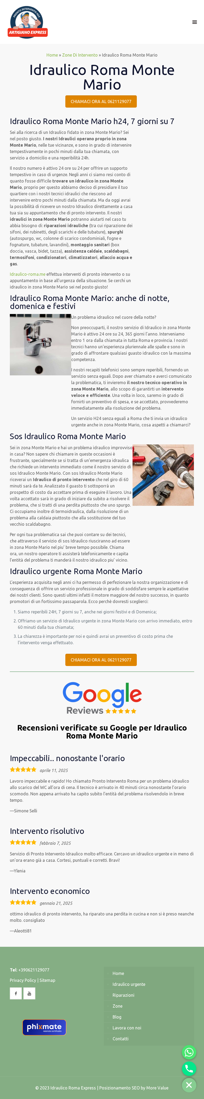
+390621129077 (33, 970)
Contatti (121, 1038)
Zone (117, 1006)
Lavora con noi (127, 1027)
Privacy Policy (23, 980)
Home (52, 55)
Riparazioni (123, 995)
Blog (117, 1017)
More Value (157, 1087)
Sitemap (47, 980)
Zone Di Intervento (80, 55)
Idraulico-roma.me (27, 274)
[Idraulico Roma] (27, 22)
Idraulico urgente (129, 984)
